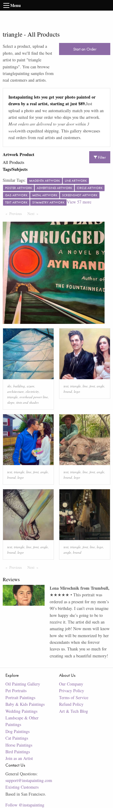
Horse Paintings (18, 745)
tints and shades (27, 402)
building (19, 386)
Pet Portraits (16, 690)
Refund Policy (71, 704)
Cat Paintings (16, 738)
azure (30, 386)
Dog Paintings (17, 731)
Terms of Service (73, 697)
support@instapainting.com (28, 780)
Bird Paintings (17, 751)
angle (100, 386)
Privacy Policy (71, 690)
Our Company (71, 684)
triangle (12, 397)
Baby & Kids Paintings (25, 704)
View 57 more (79, 202)
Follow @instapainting (24, 805)
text (66, 386)
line (85, 386)
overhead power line (34, 397)
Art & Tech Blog (73, 711)
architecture (15, 391)
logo (77, 391)
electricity (32, 391)
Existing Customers (22, 787)
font (92, 386)
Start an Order (84, 49)
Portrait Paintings (20, 697)
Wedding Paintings (21, 711)
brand (68, 391)
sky (9, 386)
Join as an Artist (19, 758)
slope (10, 402)
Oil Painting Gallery (22, 684)
